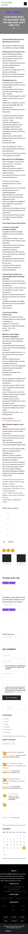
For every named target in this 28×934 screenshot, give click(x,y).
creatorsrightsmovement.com (11, 420)
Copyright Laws (22, 908)
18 (7, 845)
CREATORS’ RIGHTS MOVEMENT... (14, 798)
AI (4, 541)
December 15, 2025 (13, 796)
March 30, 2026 (16, 786)
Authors (12, 582)
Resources (4, 906)
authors (11, 541)
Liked (13, 743)
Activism (5, 609)
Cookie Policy (22, 919)
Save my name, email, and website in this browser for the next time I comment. (15, 667)
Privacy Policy (17, 692)
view (14, 588)
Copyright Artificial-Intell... (11, 757)
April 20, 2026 (15, 817)
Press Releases (8, 729)
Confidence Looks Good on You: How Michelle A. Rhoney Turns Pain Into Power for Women (13, 599)
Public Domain (13, 908)
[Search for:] (14, 707)
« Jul (4, 854)
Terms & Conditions (14, 919)
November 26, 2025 (21, 755)
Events (3, 898)
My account (19, 898)
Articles (9, 12)
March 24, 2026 (16, 771)
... (3, 819)
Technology (17, 12)
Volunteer (10, 898)
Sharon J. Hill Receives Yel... (11, 772)
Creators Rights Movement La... (12, 788)
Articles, (5, 755)
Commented (6, 743)
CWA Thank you (8, 634)
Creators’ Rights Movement (12, 926)
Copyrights (7, 726)
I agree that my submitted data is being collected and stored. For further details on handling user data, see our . (15, 690)
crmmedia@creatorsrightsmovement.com (14, 891)
